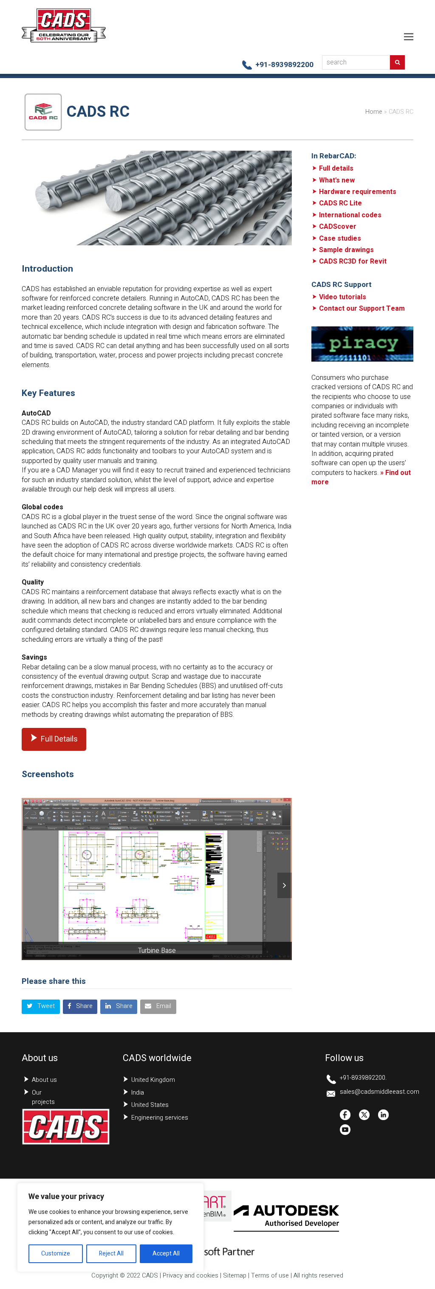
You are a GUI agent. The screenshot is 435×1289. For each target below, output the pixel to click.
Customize (55, 1253)
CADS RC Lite (340, 203)
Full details (336, 168)
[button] (408, 37)
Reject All (111, 1253)
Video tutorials (342, 297)
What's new (337, 180)
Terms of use (270, 1275)
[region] (110, 1227)
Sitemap (234, 1275)
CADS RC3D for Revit (353, 261)
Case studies (340, 238)
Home (373, 111)
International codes (350, 215)
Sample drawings (346, 250)
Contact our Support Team (362, 308)
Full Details (59, 739)
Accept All (166, 1253)
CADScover (337, 227)
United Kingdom (153, 1080)
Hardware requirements (357, 192)
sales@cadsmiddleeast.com (379, 1091)
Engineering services (159, 1117)
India (137, 1092)
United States (150, 1105)
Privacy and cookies (190, 1275)
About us (44, 1080)
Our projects (43, 1097)
